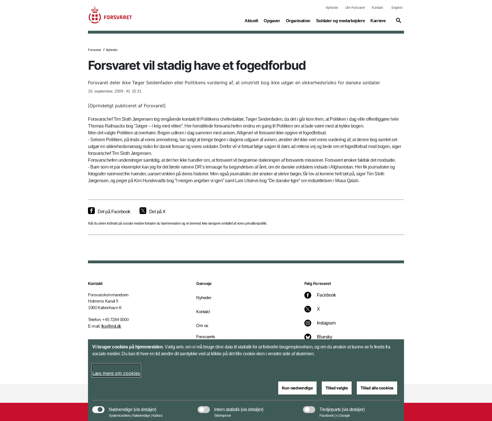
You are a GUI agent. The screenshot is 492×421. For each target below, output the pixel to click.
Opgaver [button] (272, 20)
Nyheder (332, 8)
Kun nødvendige (297, 387)
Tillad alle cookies (376, 387)
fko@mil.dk (111, 326)
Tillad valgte (336, 387)
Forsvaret (94, 50)
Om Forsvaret (355, 8)
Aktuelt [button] (251, 20)
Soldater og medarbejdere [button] (340, 20)
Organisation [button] (298, 20)
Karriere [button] (378, 20)
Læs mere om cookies (116, 373)
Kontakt (377, 8)
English (396, 8)
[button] (397, 23)
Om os (202, 325)
